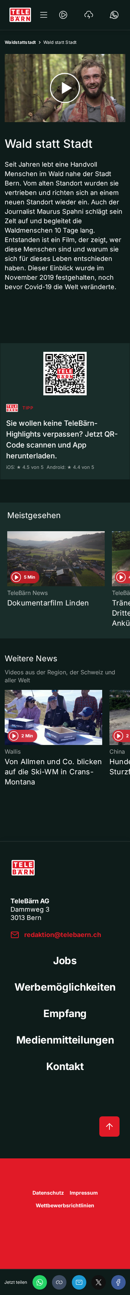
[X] (98, 1282)
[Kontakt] (114, 15)
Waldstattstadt (20, 42)
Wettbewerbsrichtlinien (65, 1205)
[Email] (79, 1282)
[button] (59, 1282)
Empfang (65, 1013)
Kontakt (64, 1066)
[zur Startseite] (20, 15)
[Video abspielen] (65, 88)
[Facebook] (118, 1282)
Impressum (84, 1193)
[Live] (63, 15)
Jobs (65, 960)
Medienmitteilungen (65, 1040)
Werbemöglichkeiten (65, 987)
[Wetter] (88, 15)
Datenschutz (48, 1193)
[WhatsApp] (39, 1282)
